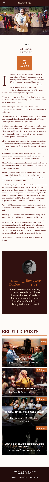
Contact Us (34, 477)
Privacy (13, 477)
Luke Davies (26, 48)
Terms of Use (23, 477)
